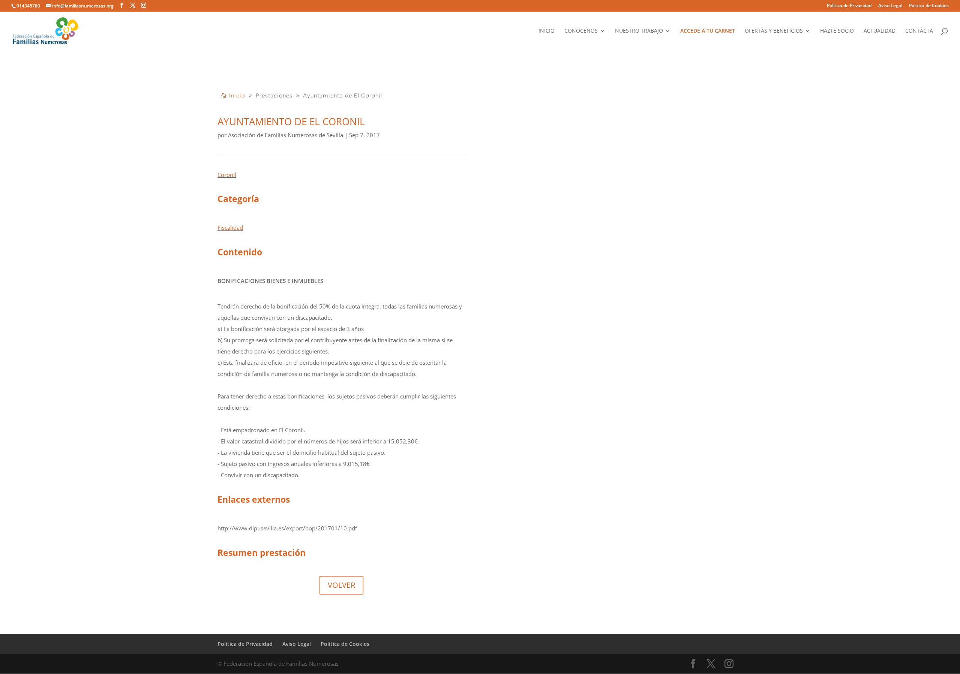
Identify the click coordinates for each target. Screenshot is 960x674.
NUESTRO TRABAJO (639, 31)
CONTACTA (919, 31)
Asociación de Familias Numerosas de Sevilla (285, 135)
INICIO (546, 31)
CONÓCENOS (581, 31)
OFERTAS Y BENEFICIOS (774, 31)
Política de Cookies (929, 6)
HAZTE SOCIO (837, 31)
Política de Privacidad (849, 6)
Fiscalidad (230, 227)
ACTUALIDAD (880, 31)
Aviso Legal (890, 6)
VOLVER (341, 585)
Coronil (227, 174)
